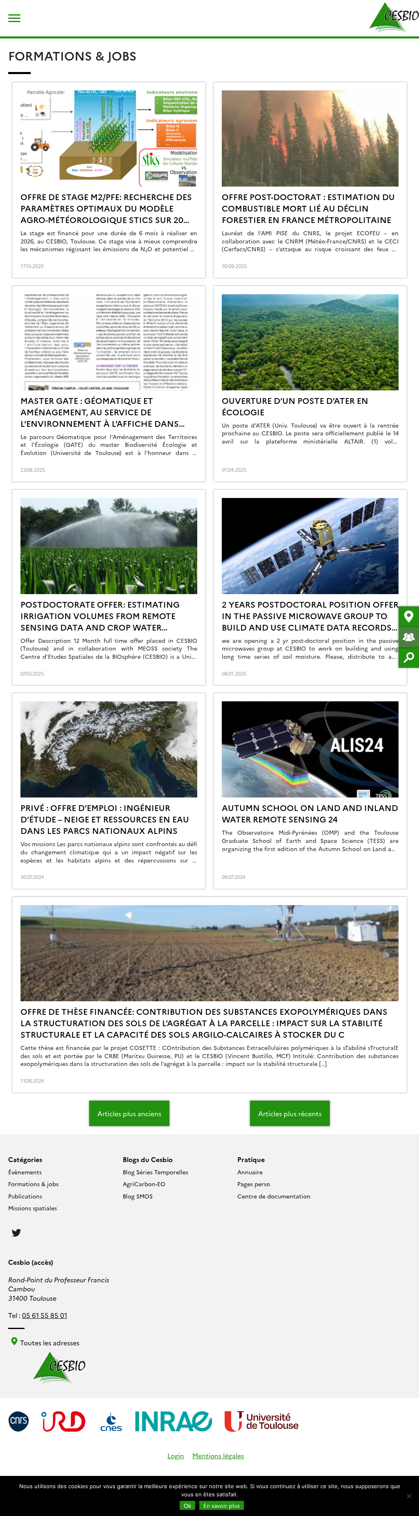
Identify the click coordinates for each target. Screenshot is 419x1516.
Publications (25, 1196)
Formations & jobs (33, 1184)
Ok (187, 1505)
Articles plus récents (290, 1113)
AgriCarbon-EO (144, 1184)
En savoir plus (221, 1505)
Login (175, 1455)
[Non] (409, 1496)
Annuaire (250, 1172)
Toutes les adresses (48, 1342)
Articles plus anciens (129, 1113)
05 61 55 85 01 (44, 1315)
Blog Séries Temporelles (155, 1172)
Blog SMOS (138, 1196)
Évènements (25, 1172)
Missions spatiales (32, 1208)
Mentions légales (218, 1455)
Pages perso (253, 1184)
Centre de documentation (274, 1196)
